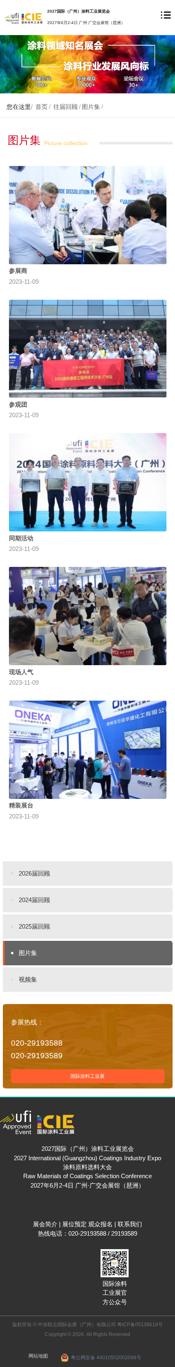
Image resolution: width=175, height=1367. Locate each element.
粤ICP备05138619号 (140, 1324)
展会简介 (45, 1224)
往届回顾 (65, 107)
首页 (41, 107)
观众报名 (100, 1224)
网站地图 (38, 1356)
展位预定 (74, 1224)
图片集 (91, 107)
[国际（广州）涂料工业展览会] (23, 18)
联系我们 (130, 1224)
